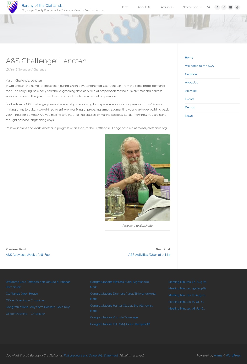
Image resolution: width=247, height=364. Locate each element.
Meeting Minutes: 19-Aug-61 (187, 288)
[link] (209, 7)
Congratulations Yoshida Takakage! (114, 317)
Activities (191, 91)
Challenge (39, 69)
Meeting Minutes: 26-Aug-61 (187, 282)
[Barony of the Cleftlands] (12, 7)
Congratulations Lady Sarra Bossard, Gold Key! (38, 307)
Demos (190, 107)
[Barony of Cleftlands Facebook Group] (224, 7)
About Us (191, 82)
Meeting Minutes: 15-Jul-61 (186, 302)
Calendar (191, 74)
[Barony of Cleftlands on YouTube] (237, 7)
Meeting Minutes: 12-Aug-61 (187, 295)
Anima (217, 355)
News (189, 115)
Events (189, 99)
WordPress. (233, 355)
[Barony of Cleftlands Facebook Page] (217, 7)
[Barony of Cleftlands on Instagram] (230, 7)
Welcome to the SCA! (199, 66)
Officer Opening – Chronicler (25, 300)
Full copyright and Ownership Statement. (91, 355)
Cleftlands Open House (22, 293)
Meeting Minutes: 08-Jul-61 (186, 308)
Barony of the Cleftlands (42, 5)
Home (189, 57)
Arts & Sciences (20, 69)
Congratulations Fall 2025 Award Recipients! (120, 324)
